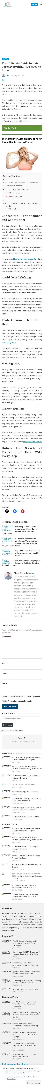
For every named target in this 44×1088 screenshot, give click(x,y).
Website (5, 683)
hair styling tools (9, 342)
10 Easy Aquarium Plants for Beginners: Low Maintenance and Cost (25, 1045)
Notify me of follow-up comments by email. (22, 696)
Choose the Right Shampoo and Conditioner (21, 183)
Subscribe (7, 725)
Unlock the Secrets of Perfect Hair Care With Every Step (21, 204)
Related (13, 209)
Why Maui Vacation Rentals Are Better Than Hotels (24, 1055)
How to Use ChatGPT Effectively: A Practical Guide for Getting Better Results (27, 767)
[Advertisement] (22, 32)
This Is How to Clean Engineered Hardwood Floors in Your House (24, 886)
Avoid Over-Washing (14, 186)
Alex (7, 75)
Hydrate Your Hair (16, 196)
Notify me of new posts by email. (18, 701)
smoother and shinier (32, 441)
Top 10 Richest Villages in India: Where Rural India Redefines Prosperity (26, 758)
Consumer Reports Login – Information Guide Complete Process (26, 799)
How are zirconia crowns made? (23, 785)
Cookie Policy (11, 1079)
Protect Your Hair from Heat (17, 189)
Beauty (5, 59)
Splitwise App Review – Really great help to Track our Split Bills (26, 972)
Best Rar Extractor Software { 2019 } (27, 989)
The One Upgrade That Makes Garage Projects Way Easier (26, 857)
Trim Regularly (15, 193)
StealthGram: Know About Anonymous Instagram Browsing (26, 777)
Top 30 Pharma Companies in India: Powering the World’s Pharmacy (27, 553)
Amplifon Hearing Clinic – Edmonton (25, 792)
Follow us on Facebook (15, 1064)
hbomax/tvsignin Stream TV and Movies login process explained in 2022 (26, 809)
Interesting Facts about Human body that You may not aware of (27, 981)
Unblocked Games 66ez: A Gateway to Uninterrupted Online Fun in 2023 (26, 895)
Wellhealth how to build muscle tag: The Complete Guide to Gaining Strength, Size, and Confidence (20, 542)
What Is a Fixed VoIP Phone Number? (25, 817)
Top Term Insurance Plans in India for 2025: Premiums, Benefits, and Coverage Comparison (27, 876)
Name (5, 663)
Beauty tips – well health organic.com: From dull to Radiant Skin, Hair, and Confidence (19, 530)
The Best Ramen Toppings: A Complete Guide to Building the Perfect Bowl (21, 563)
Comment (6, 637)
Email (4, 673)
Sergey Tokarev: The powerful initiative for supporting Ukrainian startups (25, 1034)
